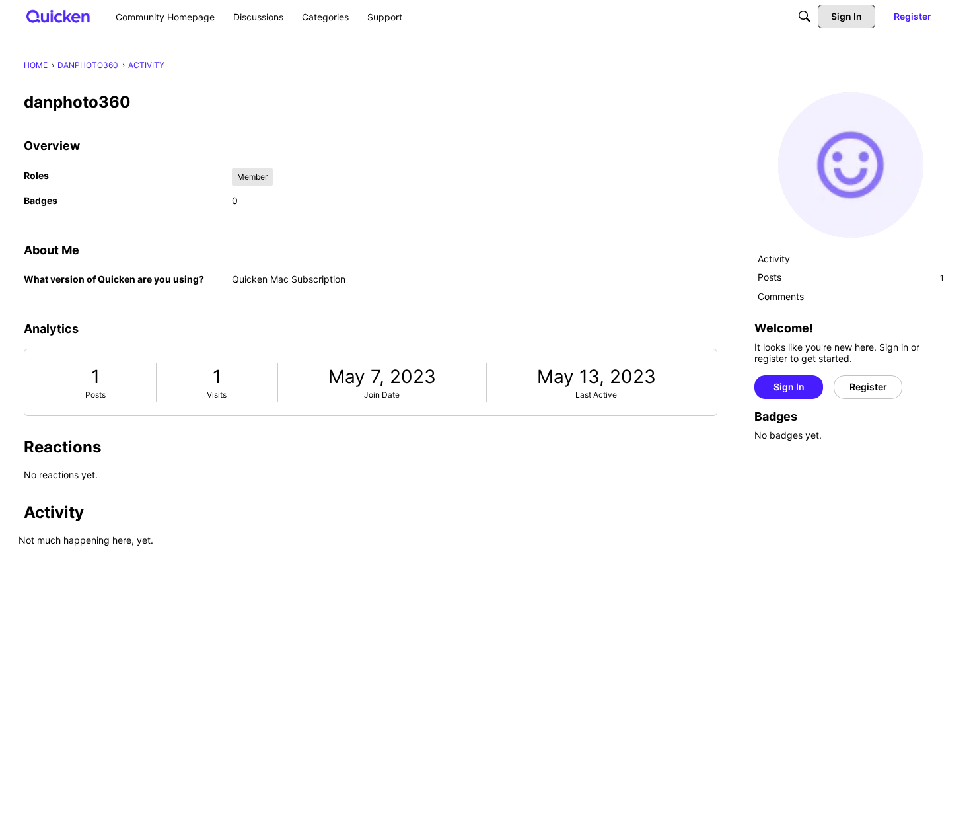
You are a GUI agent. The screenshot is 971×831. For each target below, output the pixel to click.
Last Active (596, 395)
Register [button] (868, 386)
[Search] (804, 16)
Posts (95, 395)
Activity (774, 258)
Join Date (382, 395)
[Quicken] (58, 16)
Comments (781, 296)
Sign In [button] (789, 386)
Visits (217, 395)
